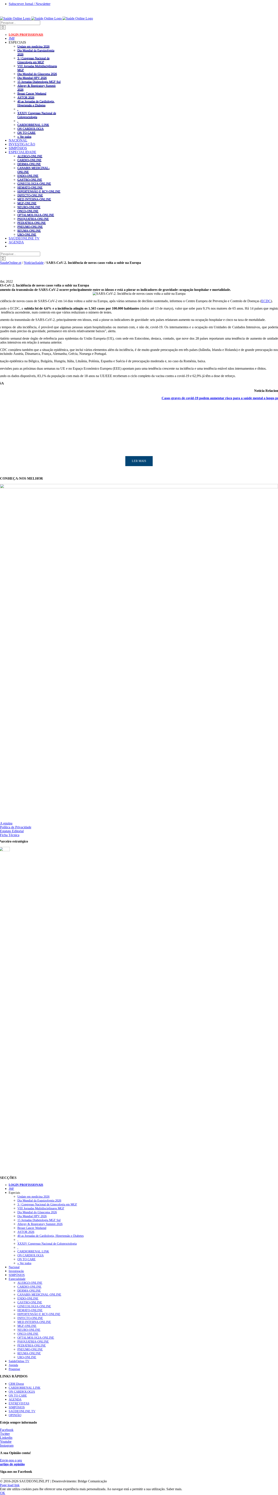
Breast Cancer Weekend (31, 93)
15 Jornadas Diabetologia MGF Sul (39, 81)
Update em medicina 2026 (33, 46)
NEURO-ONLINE (28, 207)
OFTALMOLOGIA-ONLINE (35, 215)
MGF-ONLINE (26, 203)
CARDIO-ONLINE (29, 160)
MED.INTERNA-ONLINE (34, 199)
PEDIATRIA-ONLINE (31, 222)
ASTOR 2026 (25, 97)
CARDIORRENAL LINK (33, 124)
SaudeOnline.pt (10, 263)
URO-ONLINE (26, 234)
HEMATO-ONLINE (30, 187)
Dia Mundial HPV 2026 (32, 77)
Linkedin (6, 1437)
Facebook (6, 1430)
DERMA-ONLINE (29, 164)
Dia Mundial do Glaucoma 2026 (37, 74)
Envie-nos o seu (12, 1462)
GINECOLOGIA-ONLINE (34, 183)
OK (2, 1493)
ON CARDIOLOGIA (30, 128)
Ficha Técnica (9, 835)
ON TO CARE (26, 132)
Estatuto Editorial (12, 831)
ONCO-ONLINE (27, 211)
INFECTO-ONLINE (30, 195)
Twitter (5, 1434)
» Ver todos (24, 136)
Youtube (6, 1441)
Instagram (6, 1445)
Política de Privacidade (15, 827)
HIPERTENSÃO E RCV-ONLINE (38, 191)
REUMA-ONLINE (29, 230)
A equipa (6, 823)
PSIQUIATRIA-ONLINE (33, 219)
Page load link (10, 1485)
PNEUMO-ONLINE (30, 226)
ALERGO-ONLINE (29, 156)
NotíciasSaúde (34, 263)
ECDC (266, 301)
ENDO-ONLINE (27, 175)
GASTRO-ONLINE (29, 179)
